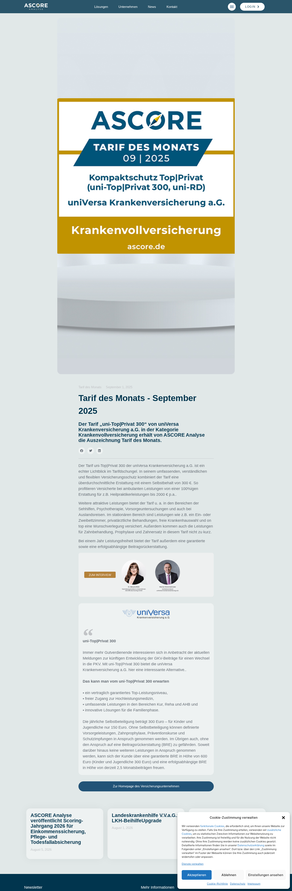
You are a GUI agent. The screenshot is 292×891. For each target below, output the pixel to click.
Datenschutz (237, 883)
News (152, 7)
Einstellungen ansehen (265, 875)
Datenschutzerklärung (250, 845)
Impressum (254, 883)
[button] (283, 817)
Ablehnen (228, 875)
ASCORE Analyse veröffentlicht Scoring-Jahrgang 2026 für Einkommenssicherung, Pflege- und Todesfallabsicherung (58, 829)
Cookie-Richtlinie (217, 883)
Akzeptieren (196, 875)
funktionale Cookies (212, 826)
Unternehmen (127, 7)
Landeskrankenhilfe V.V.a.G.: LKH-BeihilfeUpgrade (145, 818)
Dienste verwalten (193, 863)
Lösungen (101, 7)
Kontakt (172, 7)
